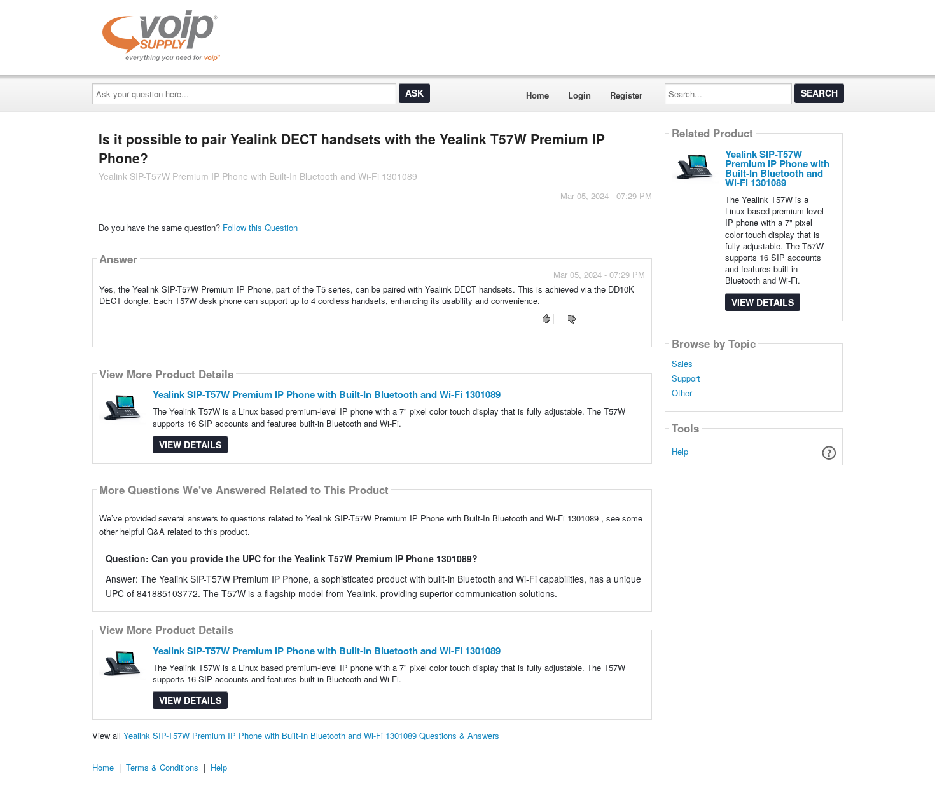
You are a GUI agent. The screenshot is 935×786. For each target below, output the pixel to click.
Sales (682, 363)
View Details (190, 444)
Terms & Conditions (162, 767)
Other (682, 393)
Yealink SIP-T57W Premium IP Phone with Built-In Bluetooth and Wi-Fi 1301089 (327, 394)
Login (579, 95)
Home (537, 95)
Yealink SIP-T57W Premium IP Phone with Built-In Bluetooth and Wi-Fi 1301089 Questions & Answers (311, 735)
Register (626, 95)
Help (680, 451)
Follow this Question (260, 227)
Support (686, 378)
